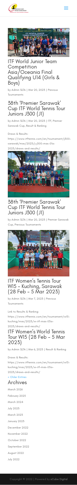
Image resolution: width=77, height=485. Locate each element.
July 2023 (14, 408)
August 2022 (16, 453)
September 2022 (18, 446)
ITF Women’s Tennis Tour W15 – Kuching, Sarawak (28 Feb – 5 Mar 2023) (35, 286)
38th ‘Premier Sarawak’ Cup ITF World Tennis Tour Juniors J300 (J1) (36, 108)
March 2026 (15, 389)
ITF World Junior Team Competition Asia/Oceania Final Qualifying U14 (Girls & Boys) (34, 72)
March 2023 (15, 415)
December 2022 (18, 427)
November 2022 (18, 433)
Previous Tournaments (28, 224)
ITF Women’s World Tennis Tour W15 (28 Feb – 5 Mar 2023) (36, 337)
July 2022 (14, 459)
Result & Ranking (36, 125)
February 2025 (17, 396)
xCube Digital (59, 479)
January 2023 (16, 421)
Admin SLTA (18, 90)
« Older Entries (17, 377)
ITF (49, 121)
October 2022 (17, 440)
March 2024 (15, 402)
